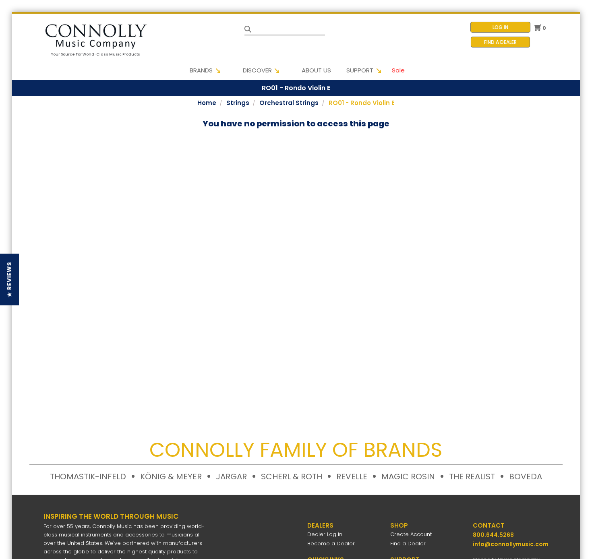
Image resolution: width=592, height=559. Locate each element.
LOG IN (500, 27)
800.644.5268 (493, 535)
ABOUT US (316, 70)
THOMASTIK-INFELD (88, 476)
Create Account (411, 534)
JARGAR (231, 476)
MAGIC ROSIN (408, 476)
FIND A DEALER (500, 42)
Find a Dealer (408, 543)
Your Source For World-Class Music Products (95, 54)
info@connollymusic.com (511, 544)
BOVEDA (525, 476)
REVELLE (351, 476)
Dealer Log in (324, 534)
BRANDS (201, 70)
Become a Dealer (331, 543)
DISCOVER (257, 70)
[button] (9, 279)
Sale (398, 70)
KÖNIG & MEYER (171, 476)
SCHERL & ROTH (291, 476)
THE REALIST (472, 476)
